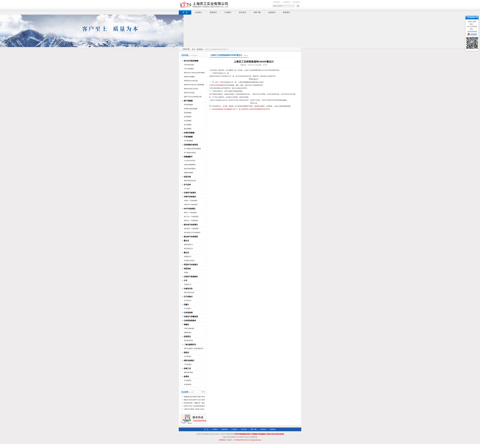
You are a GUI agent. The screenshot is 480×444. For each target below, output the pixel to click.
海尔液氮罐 (187, 125)
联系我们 (297, 2)
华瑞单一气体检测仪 (190, 200)
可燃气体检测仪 (189, 328)
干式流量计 (187, 308)
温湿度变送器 (188, 340)
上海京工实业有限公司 (222, 4)
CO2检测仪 (188, 364)
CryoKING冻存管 (189, 160)
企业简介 (198, 12)
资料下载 (257, 12)
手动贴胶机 (187, 380)
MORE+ (203, 392)
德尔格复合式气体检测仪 (192, 232)
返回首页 (277, 2)
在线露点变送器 (189, 260)
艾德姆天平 (187, 284)
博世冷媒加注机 (189, 292)
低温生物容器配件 (190, 168)
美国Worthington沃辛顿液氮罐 (194, 85)
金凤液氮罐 (187, 117)
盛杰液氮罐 (187, 129)
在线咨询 (271, 12)
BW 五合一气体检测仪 (191, 216)
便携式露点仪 (188, 244)
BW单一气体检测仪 (190, 212)
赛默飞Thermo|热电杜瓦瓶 (193, 97)
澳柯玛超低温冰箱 (190, 180)
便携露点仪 (187, 256)
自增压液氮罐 (219, 85)
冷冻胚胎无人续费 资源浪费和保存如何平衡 (255, 109)
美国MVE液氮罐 (189, 77)
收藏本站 (287, 2)
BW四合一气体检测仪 (191, 220)
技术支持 (242, 12)
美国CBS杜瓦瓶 (189, 93)
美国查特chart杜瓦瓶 (191, 81)
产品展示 (227, 12)
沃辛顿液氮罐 (188, 141)
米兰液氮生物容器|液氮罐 (192, 148)
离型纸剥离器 (188, 372)
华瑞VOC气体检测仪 (191, 204)
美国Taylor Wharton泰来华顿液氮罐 (194, 73)
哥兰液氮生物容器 (190, 152)
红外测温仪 (187, 356)
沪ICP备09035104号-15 (242, 440)
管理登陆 (222, 440)
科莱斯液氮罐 (188, 105)
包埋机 (186, 272)
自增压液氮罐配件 (190, 164)
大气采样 (187, 188)
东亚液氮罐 (187, 121)
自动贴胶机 (187, 384)
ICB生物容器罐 (189, 65)
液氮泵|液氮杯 (188, 172)
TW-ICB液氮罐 (189, 69)
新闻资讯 (213, 12)
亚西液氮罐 (187, 113)
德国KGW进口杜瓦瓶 (191, 89)
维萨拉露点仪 (188, 248)
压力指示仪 (187, 300)
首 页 (185, 12)
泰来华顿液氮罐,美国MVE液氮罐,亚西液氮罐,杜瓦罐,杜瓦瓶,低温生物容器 (259, 434)
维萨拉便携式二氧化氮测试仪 (193, 348)
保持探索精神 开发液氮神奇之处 (225, 109)
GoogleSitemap (255, 440)
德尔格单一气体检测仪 (191, 228)
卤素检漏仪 (187, 332)
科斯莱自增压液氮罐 (190, 109)
